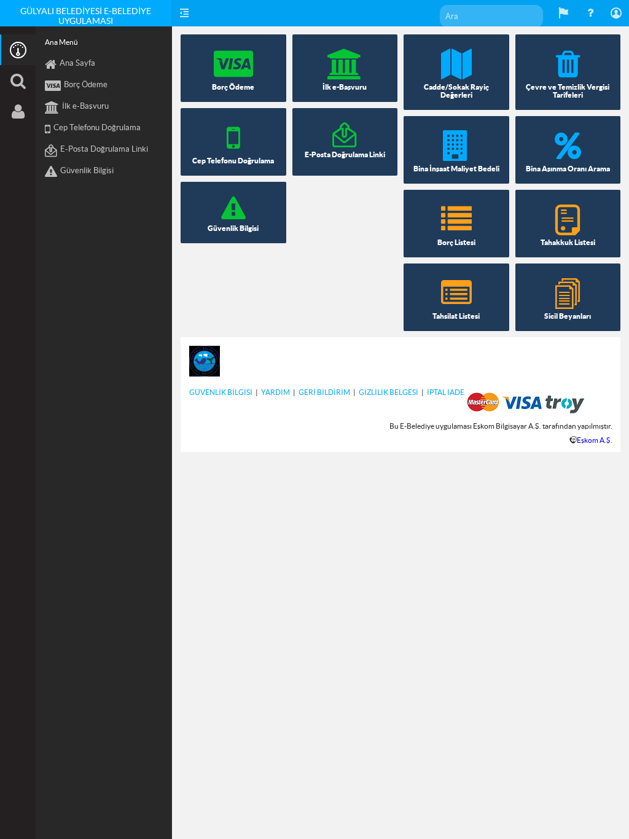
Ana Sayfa (77, 63)
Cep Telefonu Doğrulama (97, 127)
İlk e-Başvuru (85, 106)
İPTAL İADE (445, 392)
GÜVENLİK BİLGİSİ (220, 392)
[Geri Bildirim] (564, 13)
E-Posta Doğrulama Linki (104, 149)
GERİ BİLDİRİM (324, 392)
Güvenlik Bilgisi (87, 170)
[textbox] (491, 16)
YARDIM (275, 392)
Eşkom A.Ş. (594, 440)
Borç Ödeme (85, 84)
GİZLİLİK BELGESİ (388, 392)
